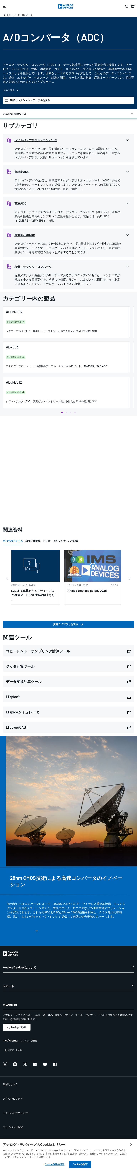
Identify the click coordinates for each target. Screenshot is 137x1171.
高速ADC (20, 203)
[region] (68, 1155)
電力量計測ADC (24, 235)
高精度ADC (21, 172)
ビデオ (47, 540)
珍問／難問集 (33, 540)
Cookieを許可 (80, 1164)
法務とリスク (10, 1084)
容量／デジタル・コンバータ (33, 266)
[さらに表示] (68, 90)
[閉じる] (131, 1144)
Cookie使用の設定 (54, 1164)
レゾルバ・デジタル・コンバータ (35, 140)
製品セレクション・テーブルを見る (30, 100)
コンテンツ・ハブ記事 (65, 540)
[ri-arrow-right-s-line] (130, 578)
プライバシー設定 (13, 1126)
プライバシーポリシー (15, 1112)
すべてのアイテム (13, 540)
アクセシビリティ (13, 1098)
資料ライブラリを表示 (65, 624)
